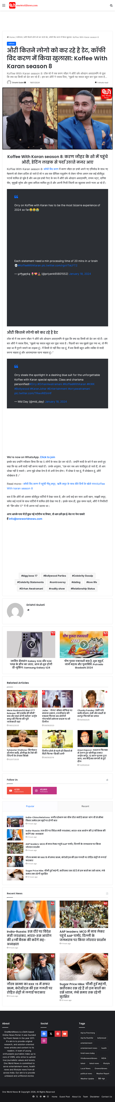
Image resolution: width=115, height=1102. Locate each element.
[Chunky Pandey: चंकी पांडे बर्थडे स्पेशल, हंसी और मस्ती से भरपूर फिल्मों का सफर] (92, 699)
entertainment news (89, 1048)
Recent (85, 806)
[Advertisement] (56, 20)
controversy (58, 582)
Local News (85, 1068)
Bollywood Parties (55, 575)
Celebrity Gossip (83, 575)
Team (85, 1096)
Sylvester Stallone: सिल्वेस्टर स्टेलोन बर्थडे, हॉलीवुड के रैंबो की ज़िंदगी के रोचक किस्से (22, 753)
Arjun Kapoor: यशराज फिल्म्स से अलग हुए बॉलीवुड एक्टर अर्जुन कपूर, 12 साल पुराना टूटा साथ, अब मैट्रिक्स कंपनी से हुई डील (92, 756)
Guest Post (64, 1096)
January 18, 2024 (80, 273)
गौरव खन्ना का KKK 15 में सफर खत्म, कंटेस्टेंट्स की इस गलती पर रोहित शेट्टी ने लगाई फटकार (29, 988)
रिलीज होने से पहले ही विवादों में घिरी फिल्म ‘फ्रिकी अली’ (57, 752)
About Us (76, 1096)
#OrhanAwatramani (49, 384)
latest (83, 1063)
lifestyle (106, 1063)
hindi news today (88, 1053)
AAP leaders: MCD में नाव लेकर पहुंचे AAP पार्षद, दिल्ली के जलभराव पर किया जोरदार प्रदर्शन (83, 935)
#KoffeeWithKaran (29, 265)
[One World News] (23, 5)
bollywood (101, 1038)
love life (92, 582)
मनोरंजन (19, 37)
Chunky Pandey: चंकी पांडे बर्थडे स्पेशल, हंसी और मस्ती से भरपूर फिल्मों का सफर (91, 713)
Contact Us (107, 1096)
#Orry (33, 384)
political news (86, 1073)
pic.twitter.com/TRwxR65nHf (33, 393)
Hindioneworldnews (89, 1058)
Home (12, 37)
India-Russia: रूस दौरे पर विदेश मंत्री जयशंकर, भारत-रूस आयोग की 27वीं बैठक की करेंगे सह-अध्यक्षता (29, 937)
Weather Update (87, 1078)
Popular (30, 806)
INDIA (103, 1058)
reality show (57, 588)
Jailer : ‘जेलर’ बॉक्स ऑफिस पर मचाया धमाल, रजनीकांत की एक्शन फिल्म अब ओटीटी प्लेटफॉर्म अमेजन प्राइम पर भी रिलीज (57, 716)
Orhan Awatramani (32, 588)
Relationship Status (83, 588)
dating (76, 582)
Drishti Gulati (18, 82)
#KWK (91, 384)
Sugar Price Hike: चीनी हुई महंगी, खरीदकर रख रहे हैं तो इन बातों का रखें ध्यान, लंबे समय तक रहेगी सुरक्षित (83, 990)
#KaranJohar (38, 388)
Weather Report (102, 1073)
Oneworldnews (101, 1068)
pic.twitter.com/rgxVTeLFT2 (59, 265)
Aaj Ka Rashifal (87, 1038)
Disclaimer (94, 1096)
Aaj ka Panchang (88, 1033)
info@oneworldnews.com (25, 518)
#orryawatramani (79, 388)
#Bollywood (21, 388)
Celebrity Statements (31, 582)
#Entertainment (57, 388)
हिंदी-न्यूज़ (101, 1078)
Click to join (47, 457)
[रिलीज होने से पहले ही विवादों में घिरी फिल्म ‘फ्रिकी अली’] (57, 739)
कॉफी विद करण (51, 169)
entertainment (86, 1043)
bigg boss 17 (30, 575)
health (104, 1048)
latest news (94, 1063)
